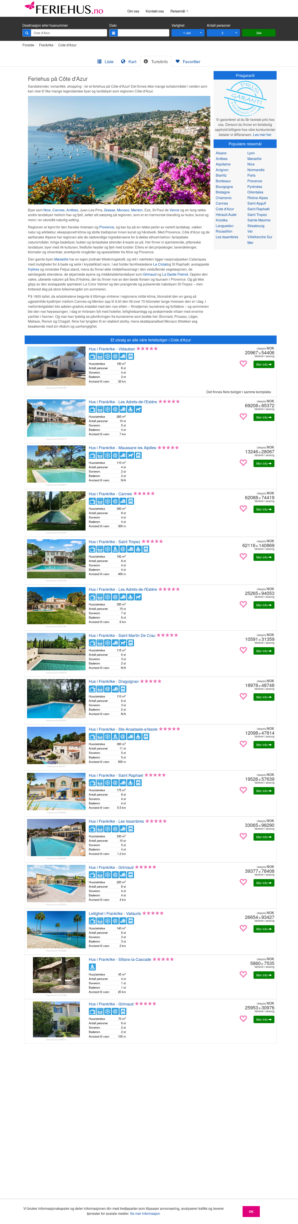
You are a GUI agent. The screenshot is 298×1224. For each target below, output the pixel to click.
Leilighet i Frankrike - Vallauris (115, 913)
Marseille (61, 259)
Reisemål (178, 11)
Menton (137, 209)
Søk (259, 33)
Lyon (251, 152)
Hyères (33, 269)
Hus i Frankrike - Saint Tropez (114, 541)
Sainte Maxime (259, 220)
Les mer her (262, 134)
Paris (251, 175)
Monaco (123, 209)
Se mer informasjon (145, 1213)
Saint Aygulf (256, 203)
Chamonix (224, 197)
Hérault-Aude (226, 214)
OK (251, 1211)
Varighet (177, 25)
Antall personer (218, 25)
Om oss (133, 11)
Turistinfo (159, 61)
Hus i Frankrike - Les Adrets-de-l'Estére (123, 401)
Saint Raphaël (258, 208)
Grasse (109, 209)
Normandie (256, 169)
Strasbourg (255, 225)
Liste (109, 61)
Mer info (262, 364)
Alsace (221, 152)
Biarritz (221, 175)
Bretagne (223, 192)
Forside (28, 44)
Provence (106, 227)
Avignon (222, 169)
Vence (174, 209)
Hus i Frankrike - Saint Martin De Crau (122, 635)
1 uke (187, 33)
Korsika (222, 220)
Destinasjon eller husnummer (45, 25)
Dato (113, 25)
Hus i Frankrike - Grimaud (111, 867)
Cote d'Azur (67, 44)
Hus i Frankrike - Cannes (110, 493)
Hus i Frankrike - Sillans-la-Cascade (120, 959)
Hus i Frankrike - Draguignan (114, 681)
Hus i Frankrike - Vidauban (112, 348)
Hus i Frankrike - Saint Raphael (116, 775)
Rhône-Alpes (257, 197)
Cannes (58, 209)
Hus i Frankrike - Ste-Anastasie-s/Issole (123, 729)
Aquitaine (223, 164)
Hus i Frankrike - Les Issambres (116, 821)
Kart (131, 61)
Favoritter (191, 61)
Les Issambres (227, 236)
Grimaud (149, 274)
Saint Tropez (257, 214)
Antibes (72, 209)
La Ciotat (160, 264)
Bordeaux (223, 180)
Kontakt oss (155, 11)
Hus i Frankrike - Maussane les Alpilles (122, 447)
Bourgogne (224, 186)
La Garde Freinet (175, 274)
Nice (47, 209)
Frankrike (46, 44)
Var (250, 231)
